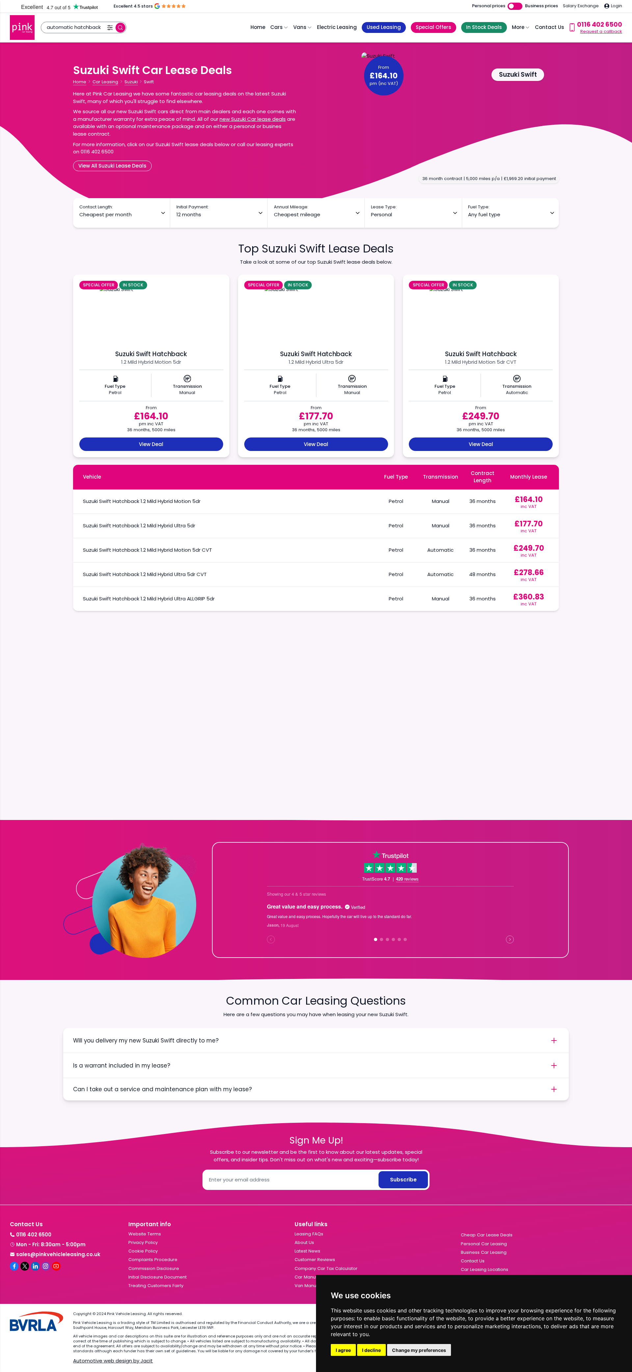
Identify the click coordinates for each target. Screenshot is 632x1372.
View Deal (151, 444)
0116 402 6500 (33, 1234)
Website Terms (144, 1234)
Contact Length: (96, 207)
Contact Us (549, 27)
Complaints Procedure (152, 1259)
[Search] (120, 28)
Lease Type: (384, 207)
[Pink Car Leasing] (22, 27)
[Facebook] (14, 1266)
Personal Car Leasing (484, 1244)
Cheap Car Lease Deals (487, 1235)
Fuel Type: (478, 207)
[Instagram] (45, 1266)
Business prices (541, 6)
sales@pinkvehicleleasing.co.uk (58, 1254)
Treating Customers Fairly (155, 1285)
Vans (299, 27)
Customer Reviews (315, 1259)
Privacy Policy (143, 1242)
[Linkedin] (35, 1266)
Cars (276, 27)
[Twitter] (24, 1266)
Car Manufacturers (315, 1277)
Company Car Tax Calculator (326, 1268)
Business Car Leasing (484, 1252)
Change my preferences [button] (419, 1350)
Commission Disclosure (153, 1268)
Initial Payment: (192, 207)
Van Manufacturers (315, 1285)
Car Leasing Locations (484, 1269)
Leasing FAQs (309, 1234)
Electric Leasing (337, 27)
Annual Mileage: (291, 207)
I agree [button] (343, 1350)
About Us (304, 1242)
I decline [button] (371, 1350)
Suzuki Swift (518, 74)
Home (257, 27)
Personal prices (488, 6)
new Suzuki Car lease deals (253, 119)
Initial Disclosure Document (157, 1277)
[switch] (515, 6)
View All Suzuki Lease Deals (112, 165)
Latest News (307, 1251)
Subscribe (403, 1179)
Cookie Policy (143, 1251)
